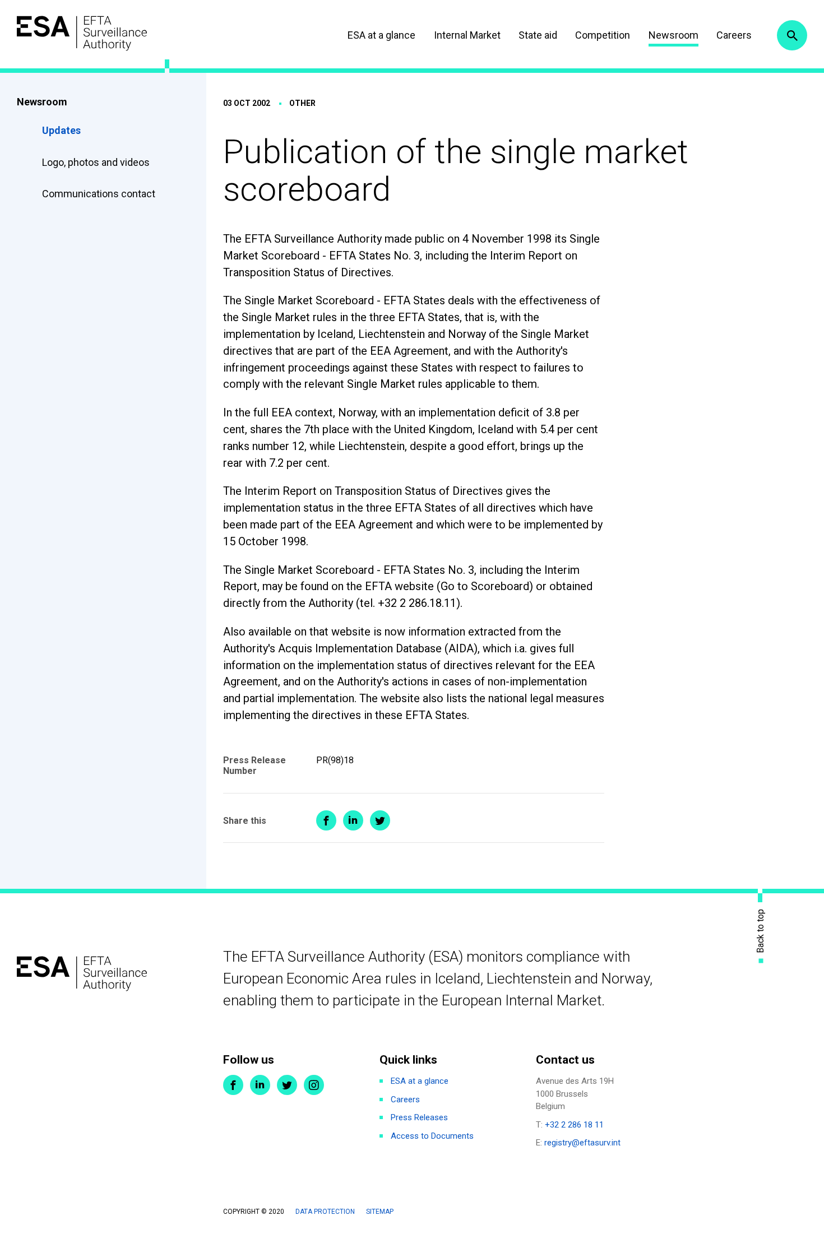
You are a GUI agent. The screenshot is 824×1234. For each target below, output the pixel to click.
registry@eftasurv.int (582, 1143)
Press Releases (419, 1117)
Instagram (314, 1085)
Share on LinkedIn (353, 820)
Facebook (233, 1085)
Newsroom (673, 35)
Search (792, 35)
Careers (734, 35)
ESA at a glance (381, 35)
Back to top (760, 931)
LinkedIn (260, 1085)
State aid (538, 35)
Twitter (287, 1085)
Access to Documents (432, 1136)
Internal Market (467, 35)
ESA (82, 33)
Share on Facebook (326, 820)
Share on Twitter (380, 820)
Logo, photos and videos (97, 162)
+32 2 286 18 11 (574, 1125)
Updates (61, 130)
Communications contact (98, 194)
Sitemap (380, 1212)
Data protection (325, 1212)
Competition (602, 35)
